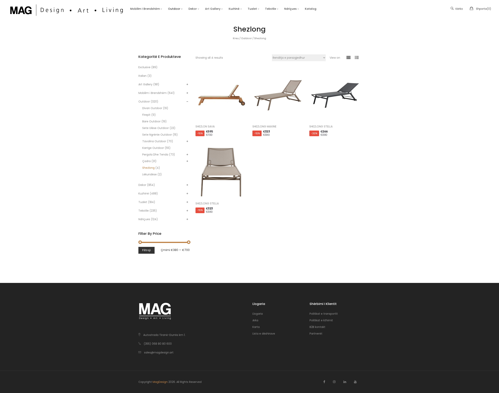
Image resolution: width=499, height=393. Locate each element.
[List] (356, 57)
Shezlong (148, 168)
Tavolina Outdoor (154, 141)
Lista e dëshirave (263, 334)
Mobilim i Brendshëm (152, 93)
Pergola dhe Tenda (155, 154)
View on (335, 58)
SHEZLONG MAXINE (264, 126)
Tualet (142, 202)
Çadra (146, 161)
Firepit (146, 115)
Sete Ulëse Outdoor (155, 128)
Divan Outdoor (152, 108)
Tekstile (143, 211)
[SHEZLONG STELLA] (334, 95)
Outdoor (246, 38)
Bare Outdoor (151, 121)
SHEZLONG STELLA (321, 126)
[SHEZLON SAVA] (221, 95)
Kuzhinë (143, 193)
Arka (255, 320)
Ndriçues (144, 219)
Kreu (236, 38)
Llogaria (257, 314)
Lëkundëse (149, 174)
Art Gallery (145, 84)
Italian (142, 76)
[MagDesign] (66, 9)
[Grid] (348, 57)
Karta (256, 327)
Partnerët (316, 334)
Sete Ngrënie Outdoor (157, 135)
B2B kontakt (317, 327)
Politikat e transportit (324, 314)
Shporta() (483, 9)
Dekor (142, 185)
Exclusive (144, 67)
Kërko (459, 9)
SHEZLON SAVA (205, 126)
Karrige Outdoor (153, 148)
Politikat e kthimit (321, 320)
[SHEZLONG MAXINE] (277, 95)
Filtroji (146, 250)
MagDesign (160, 382)
